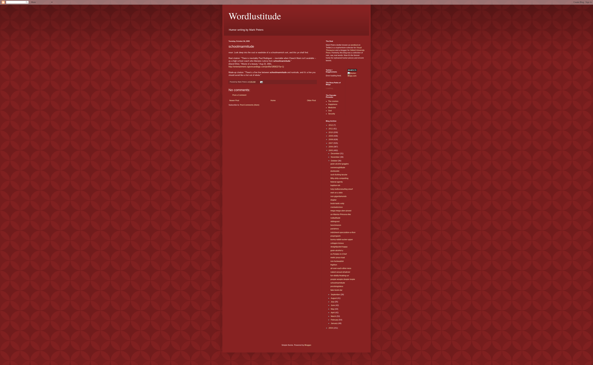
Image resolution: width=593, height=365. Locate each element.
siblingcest (334, 221)
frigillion (333, 265)
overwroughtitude (337, 167)
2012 (331, 125)
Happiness (332, 104)
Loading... (330, 88)
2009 (331, 136)
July (333, 302)
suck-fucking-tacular (338, 175)
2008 (331, 139)
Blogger (308, 345)
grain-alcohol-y (336, 250)
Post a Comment (239, 95)
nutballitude (335, 218)
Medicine (332, 108)
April (333, 313)
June (333, 305)
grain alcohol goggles (339, 164)
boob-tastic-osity (337, 203)
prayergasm (335, 236)
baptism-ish (335, 185)
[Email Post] (261, 82)
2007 (331, 143)
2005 (331, 150)
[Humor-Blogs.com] (356, 76)
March (333, 316)
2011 (331, 129)
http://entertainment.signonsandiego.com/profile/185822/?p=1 (256, 67)
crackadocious (336, 207)
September (336, 294)
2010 (331, 132)
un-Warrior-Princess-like (340, 214)
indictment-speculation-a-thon (342, 232)
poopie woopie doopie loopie (342, 279)
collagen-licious (337, 243)
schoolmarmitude (337, 283)
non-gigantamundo (338, 196)
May (333, 309)
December (335, 153)
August (334, 298)
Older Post (311, 100)
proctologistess (336, 286)
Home (273, 100)
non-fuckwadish (337, 261)
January (334, 323)
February (335, 320)
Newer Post (234, 100)
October (334, 161)
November (335, 157)
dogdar (333, 200)
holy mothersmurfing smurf (341, 189)
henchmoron (335, 225)
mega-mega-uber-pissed (340, 211)
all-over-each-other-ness (340, 268)
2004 (331, 328)
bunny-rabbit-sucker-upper (341, 239)
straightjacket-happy (338, 247)
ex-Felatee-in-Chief (338, 254)
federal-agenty (336, 182)
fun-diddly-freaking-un (339, 276)
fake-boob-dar (336, 290)
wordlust (354, 45)
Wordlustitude (255, 16)
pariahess (334, 229)
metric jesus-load (337, 257)
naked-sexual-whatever (340, 272)
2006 (331, 147)
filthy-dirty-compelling (339, 178)
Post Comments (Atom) (249, 105)
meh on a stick (336, 193)
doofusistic (334, 171)
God (330, 111)
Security (331, 114)
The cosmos (333, 101)
